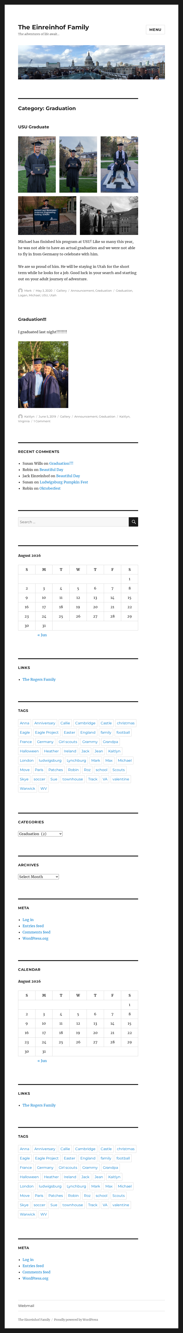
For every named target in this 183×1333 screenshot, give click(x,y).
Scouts (118, 770)
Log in (28, 919)
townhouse (72, 779)
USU (45, 295)
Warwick (27, 788)
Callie (65, 723)
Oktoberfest (50, 488)
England (88, 732)
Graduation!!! (32, 319)
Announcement (82, 290)
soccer (39, 779)
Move (25, 770)
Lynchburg (76, 760)
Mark (28, 290)
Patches (55, 770)
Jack (85, 751)
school (101, 770)
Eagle (25, 732)
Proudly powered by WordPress (76, 1320)
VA (105, 779)
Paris (39, 770)
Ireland (70, 751)
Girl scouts (68, 742)
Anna (24, 723)
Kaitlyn (29, 416)
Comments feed (36, 932)
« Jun (42, 635)
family (106, 732)
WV (43, 788)
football (123, 732)
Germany (45, 742)
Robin (73, 770)
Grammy (90, 742)
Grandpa (110, 742)
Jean (99, 751)
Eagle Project (47, 732)
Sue (53, 779)
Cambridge (85, 723)
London (27, 760)
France (26, 742)
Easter (69, 732)
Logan (22, 295)
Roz (87, 770)
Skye (24, 779)
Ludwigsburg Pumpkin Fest (64, 482)
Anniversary (44, 723)
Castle (106, 723)
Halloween (29, 751)
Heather (51, 751)
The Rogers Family (39, 679)
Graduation (103, 290)
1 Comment (42, 421)
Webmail (26, 1306)
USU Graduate (33, 126)
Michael (34, 295)
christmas (126, 723)
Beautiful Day (51, 469)
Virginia (24, 421)
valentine (120, 779)
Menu (155, 30)
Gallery (61, 290)
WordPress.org (35, 938)
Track (93, 779)
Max (109, 760)
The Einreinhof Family (53, 27)
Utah (52, 295)
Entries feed (33, 926)
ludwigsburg (50, 760)
